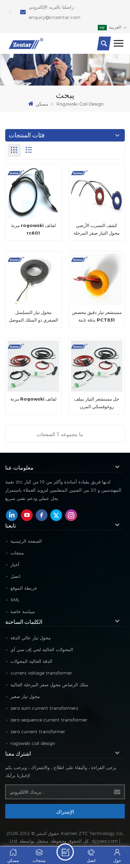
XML (14, 599)
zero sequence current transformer (48, 720)
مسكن (42, 104)
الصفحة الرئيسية (26, 541)
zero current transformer (37, 731)
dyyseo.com (105, 841)
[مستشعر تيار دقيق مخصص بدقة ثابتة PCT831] (97, 279)
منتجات (17, 553)
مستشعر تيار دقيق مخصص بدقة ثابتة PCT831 (97, 316)
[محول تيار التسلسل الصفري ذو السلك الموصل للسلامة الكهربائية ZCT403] (33, 279)
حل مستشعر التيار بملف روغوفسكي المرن (96, 402)
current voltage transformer (41, 673)
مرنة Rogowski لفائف (33, 399)
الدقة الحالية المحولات (31, 661)
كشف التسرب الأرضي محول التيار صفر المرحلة (96, 229)
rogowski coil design (32, 743)
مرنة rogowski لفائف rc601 (33, 229)
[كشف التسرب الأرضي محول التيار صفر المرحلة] (97, 192)
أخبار (14, 564)
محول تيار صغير (25, 696)
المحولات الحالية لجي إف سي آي (41, 649)
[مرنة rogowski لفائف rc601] (33, 192)
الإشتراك (65, 811)
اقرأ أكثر (65, 852)
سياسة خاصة (22, 611)
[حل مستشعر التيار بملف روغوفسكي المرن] (97, 366)
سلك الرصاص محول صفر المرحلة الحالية (49, 684)
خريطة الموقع (23, 588)
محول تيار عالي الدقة (30, 637)
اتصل (15, 576)
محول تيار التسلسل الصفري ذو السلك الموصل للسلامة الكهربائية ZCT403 (33, 317)
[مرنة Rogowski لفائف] (33, 366)
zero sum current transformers (44, 708)
